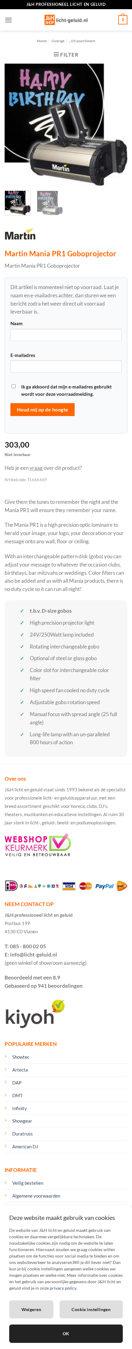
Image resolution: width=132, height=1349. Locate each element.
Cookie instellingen (91, 1309)
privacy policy (63, 1288)
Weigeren (31, 1309)
